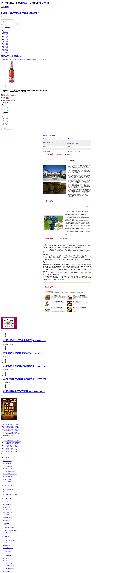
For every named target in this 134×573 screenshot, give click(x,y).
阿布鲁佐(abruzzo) (7, 512)
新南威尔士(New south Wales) (10, 494)
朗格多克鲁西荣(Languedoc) (10, 474)
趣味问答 (5, 50)
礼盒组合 (5, 37)
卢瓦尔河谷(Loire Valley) (9, 471)
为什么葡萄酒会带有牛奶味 (10, 445)
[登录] (25, 3)
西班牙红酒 (7, 552)
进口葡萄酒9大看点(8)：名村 (10, 449)
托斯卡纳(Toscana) (7, 502)
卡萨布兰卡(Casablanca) (9, 540)
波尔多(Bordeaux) (7, 461)
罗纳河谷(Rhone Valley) (9, 468)
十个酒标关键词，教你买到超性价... (12, 443)
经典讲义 (5, 47)
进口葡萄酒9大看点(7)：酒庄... (10, 451)
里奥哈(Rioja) (6, 558)
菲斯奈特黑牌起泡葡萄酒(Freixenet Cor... (23, 353)
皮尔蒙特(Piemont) (7, 514)
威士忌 (5, 35)
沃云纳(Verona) (7, 520)
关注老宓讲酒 (5, 7)
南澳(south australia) (8, 491)
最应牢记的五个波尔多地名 (10, 432)
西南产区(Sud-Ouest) (8, 476)
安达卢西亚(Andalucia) (8, 568)
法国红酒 (5, 32)
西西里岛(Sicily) (7, 504)
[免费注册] (43, 3)
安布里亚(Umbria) (7, 509)
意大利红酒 (7, 498)
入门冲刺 (5, 43)
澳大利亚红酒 (8, 485)
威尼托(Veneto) (6, 507)
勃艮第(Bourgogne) (7, 463)
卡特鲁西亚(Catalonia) (8, 565)
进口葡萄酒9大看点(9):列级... (10, 448)
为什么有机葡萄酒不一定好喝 (10, 446)
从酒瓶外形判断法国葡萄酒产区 (11, 430)
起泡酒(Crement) (10, 59)
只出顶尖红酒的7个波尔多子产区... (11, 433)
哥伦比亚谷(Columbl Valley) (10, 530)
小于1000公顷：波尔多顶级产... (11, 429)
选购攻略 (21, 13)
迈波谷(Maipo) (6, 542)
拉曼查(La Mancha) (7, 563)
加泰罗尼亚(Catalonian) (8, 571)
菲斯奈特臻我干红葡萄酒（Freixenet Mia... (24, 391)
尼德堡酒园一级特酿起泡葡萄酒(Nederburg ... (25, 378)
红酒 (9, 27)
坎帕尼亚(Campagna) (8, 517)
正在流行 (5, 42)
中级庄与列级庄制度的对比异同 (11, 427)
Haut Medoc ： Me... (8, 435)
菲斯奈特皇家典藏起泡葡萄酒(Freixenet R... (24, 366)
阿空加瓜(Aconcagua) (8, 548)
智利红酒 (6, 536)
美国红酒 (6, 524)
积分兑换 (5, 39)
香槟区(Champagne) (8, 466)
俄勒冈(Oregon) (7, 532)
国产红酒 (5, 36)
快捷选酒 (5, 33)
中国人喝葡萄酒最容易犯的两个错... (12, 441)
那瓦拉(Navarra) (7, 555)
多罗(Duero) (6, 560)
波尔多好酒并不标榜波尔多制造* (11, 426)
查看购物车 (5, 13)
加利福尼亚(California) (8, 527)
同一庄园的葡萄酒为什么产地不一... (12, 424)
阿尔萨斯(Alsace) (7, 479)
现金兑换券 (13, 13)
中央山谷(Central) (7, 545)
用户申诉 (35, 13)
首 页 (4, 30)
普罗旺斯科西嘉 (7, 481)
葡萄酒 (6, 27)
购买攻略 (5, 46)
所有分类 (28, 13)
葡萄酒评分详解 (75, 143)
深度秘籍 (5, 44)
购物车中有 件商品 (11, 56)
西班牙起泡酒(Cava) (20, 59)
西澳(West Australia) (8, 489)
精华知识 (5, 49)
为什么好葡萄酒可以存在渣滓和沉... (12, 442)
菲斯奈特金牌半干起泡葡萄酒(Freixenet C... (24, 340)
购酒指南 (5, 52)
